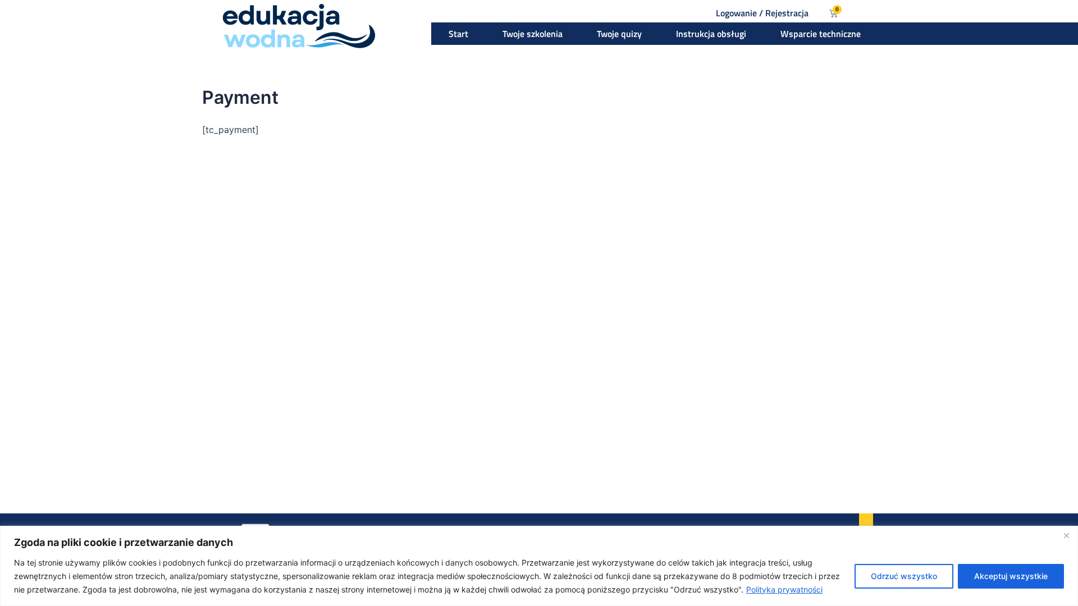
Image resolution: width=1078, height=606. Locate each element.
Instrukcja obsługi (711, 33)
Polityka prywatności (784, 589)
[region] (539, 566)
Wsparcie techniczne (820, 33)
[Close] (1066, 535)
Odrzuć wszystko (904, 576)
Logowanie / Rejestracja (762, 13)
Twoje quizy (619, 33)
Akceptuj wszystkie (1011, 576)
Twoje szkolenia (533, 33)
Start (458, 33)
